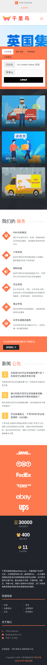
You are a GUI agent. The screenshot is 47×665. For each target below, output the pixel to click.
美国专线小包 (27, 649)
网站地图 (28, 661)
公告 (6, 612)
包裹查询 (7, 608)
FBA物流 (31, 52)
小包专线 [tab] (7, 52)
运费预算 (29, 608)
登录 (27, 605)
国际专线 (11, 158)
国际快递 (11, 194)
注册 (6, 605)
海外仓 (18, 649)
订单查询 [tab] (7, 57)
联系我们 (10, 347)
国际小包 (11, 122)
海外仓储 (19, 52)
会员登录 (24, 8)
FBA (13, 649)
